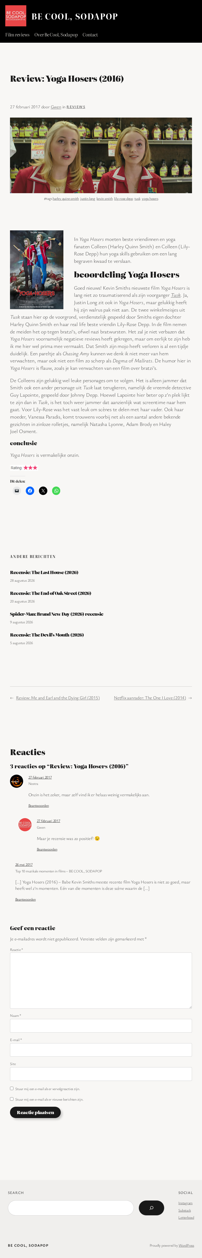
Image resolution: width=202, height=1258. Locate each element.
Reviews (76, 106)
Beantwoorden (38, 805)
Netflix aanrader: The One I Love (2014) (150, 697)
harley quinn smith (66, 198)
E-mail (16, 1039)
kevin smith (105, 198)
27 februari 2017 (40, 777)
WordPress (186, 1245)
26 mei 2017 (24, 864)
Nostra (33, 783)
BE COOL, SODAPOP (74, 16)
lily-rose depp (123, 198)
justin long (87, 198)
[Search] (151, 1208)
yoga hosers (150, 198)
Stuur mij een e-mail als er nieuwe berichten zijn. (49, 1099)
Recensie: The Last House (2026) (44, 572)
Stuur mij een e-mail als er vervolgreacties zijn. (47, 1088)
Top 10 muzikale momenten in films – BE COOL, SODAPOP (58, 870)
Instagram (185, 1202)
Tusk (175, 294)
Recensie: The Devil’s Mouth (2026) (47, 634)
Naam (15, 1015)
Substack (184, 1210)
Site (13, 1063)
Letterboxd (186, 1217)
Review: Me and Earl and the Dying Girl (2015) (57, 697)
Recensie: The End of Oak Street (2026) (50, 593)
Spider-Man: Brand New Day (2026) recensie (56, 613)
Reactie (16, 949)
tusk (137, 198)
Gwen (56, 107)
